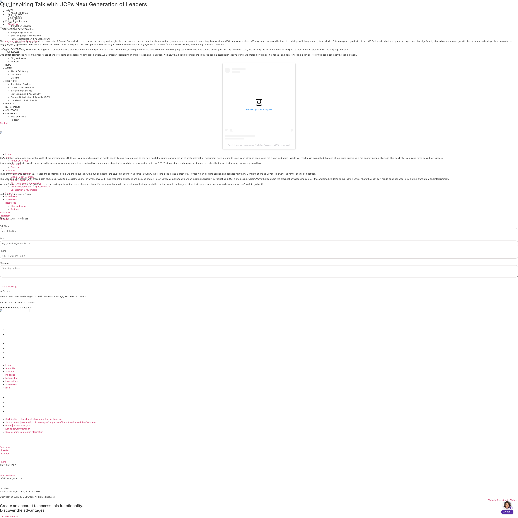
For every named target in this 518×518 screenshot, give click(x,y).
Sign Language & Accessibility (26, 35)
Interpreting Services (21, 32)
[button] (259, 126)
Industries (12, 45)
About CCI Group (19, 13)
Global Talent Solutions (22, 29)
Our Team (16, 16)
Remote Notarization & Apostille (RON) (30, 39)
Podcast (15, 61)
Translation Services (21, 26)
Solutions (12, 23)
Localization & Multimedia (24, 42)
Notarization (13, 48)
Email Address (7, 475)
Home (9, 6)
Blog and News (18, 58)
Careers (15, 19)
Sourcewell (12, 52)
